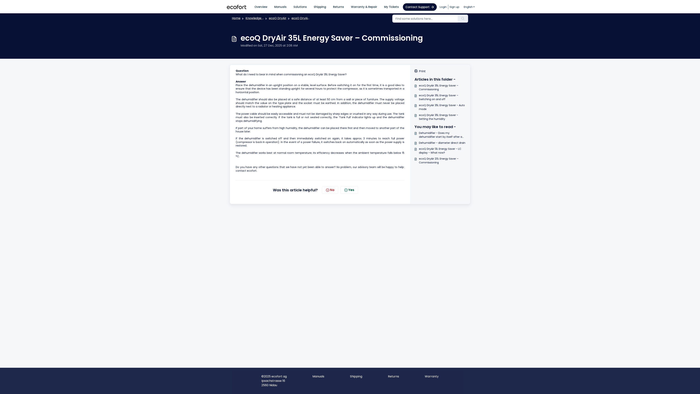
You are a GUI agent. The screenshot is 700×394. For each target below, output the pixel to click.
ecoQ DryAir (277, 18)
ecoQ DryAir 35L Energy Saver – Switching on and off (438, 97)
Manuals (280, 7)
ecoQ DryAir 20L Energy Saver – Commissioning (438, 160)
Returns (338, 7)
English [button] (468, 7)
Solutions (300, 7)
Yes (351, 190)
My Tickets (391, 7)
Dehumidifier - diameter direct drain (442, 143)
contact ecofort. (246, 171)
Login (443, 7)
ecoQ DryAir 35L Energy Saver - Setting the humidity (438, 117)
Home (236, 18)
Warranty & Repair (364, 7)
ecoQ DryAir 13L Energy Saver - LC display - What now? (440, 150)
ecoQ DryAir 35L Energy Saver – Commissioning (438, 87)
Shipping (320, 7)
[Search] (463, 19)
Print (422, 71)
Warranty (432, 376)
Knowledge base (257, 18)
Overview (260, 7)
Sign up (454, 7)
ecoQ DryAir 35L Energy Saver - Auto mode (442, 107)
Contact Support (417, 7)
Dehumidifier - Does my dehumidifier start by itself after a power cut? (440, 135)
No (332, 190)
